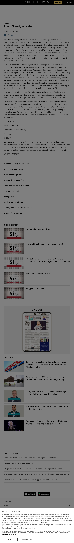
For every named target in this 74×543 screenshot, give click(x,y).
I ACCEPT (9, 539)
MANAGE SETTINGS (27, 539)
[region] (37, 525)
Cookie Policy (43, 522)
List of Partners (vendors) (9, 534)
